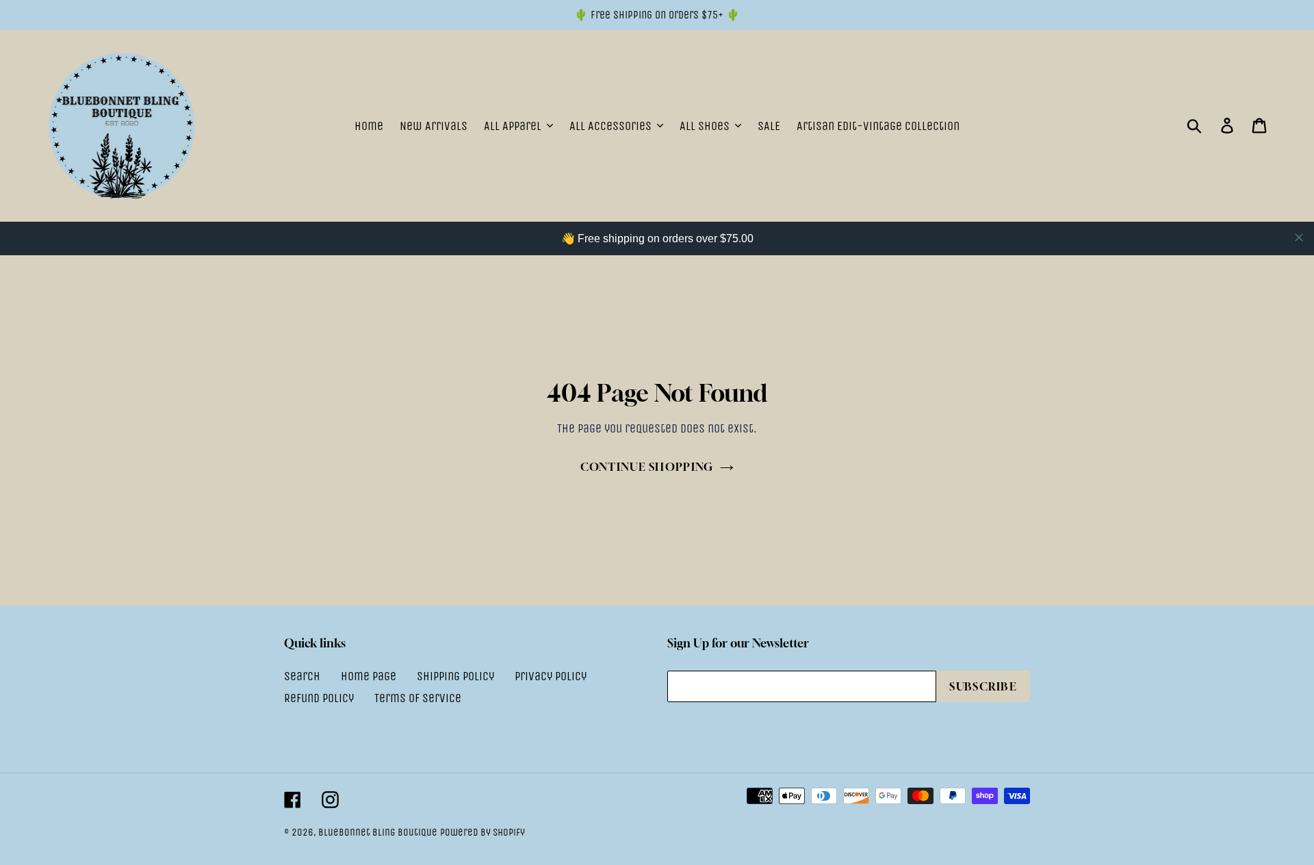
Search (302, 676)
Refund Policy (319, 698)
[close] (1299, 237)
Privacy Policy (551, 676)
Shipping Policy (455, 676)
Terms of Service (417, 698)
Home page (368, 676)
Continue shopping (647, 467)
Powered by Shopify (482, 832)
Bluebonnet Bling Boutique (377, 832)
